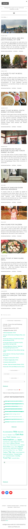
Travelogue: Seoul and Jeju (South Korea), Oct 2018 (12, 39)
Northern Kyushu (6, 445)
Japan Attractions (6, 441)
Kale (9, 526)
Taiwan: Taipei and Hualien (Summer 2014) (14, 364)
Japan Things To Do (15, 441)
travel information (10, 455)
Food (8, 437)
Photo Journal (13, 445)
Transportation (18, 454)
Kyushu (4, 443)
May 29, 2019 (3, 185)
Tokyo (13, 452)
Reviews (22, 445)
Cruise (13, 434)
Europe (4, 437)
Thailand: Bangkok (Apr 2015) (11, 360)
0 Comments (21, 51)
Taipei (16, 450)
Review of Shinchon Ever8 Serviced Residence (12, 188)
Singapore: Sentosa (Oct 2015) (11, 357)
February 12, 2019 (4, 255)
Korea (22, 441)
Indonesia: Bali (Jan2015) (10, 362)
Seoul (7, 51)
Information (8, 439)
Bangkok (10, 434)
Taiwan (20, 450)
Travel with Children (15, 458)
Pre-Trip (18, 445)
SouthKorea (20, 448)
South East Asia (6, 448)
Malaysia (8, 443)
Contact (4, 505)
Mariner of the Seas (15, 443)
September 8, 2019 (4, 146)
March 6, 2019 (3, 222)
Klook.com (5, 386)
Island (15, 439)
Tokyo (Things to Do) (20, 452)
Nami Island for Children (11, 224)
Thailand (5, 452)
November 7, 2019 (4, 35)
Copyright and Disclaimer (13, 505)
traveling (17, 456)
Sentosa (12, 446)
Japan (19, 440)
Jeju (5, 51)
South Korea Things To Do (9, 450)
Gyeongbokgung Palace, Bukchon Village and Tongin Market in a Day (13, 150)
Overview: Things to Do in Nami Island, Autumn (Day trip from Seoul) (14, 295)
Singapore (20, 446)
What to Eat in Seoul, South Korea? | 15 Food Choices (12, 111)
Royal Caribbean (7, 446)
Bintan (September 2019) (10, 332)
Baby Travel (5, 434)
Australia (20, 432)
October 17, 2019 (4, 71)
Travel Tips (7, 458)
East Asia (2, 51)
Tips (9, 452)
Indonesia (18, 437)
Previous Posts (6, 314)
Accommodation (8, 432)
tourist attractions (8, 454)
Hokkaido (13, 437)
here (7, 520)
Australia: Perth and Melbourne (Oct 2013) (14, 366)
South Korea (10, 51)
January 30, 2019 (4, 291)
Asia (15, 431)
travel (4, 455)
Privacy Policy (16, 507)
